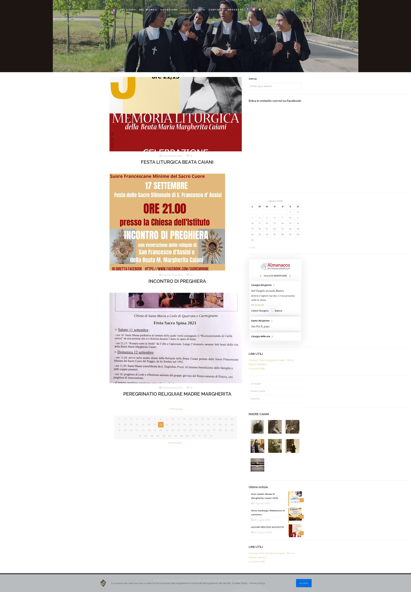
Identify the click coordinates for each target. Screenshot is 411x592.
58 (220, 430)
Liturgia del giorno (275, 298)
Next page (174, 442)
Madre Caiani (257, 391)
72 (205, 435)
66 (169, 435)
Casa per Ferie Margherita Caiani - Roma (271, 360)
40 (232, 424)
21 (119, 424)
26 (149, 424)
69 (187, 435)
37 (214, 424)
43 (131, 430)
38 (220, 424)
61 (140, 435)
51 (179, 430)
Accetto (303, 583)
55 (202, 430)
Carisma (254, 398)
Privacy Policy (257, 583)
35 (202, 424)
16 (208, 419)
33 (190, 424)
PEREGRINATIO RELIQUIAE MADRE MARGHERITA (177, 394)
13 (190, 419)
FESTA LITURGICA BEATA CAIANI (177, 162)
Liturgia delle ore (275, 336)
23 (131, 424)
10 (172, 419)
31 (179, 424)
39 (226, 424)
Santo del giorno (275, 323)
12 (185, 419)
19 (226, 419)
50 (172, 430)
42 (125, 430)
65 (164, 435)
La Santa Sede (257, 368)
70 (193, 435)
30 (172, 424)
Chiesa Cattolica (257, 364)
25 (143, 424)
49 (166, 430)
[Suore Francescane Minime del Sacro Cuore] (113, 11)
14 (196, 419)
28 (160, 424)
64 (158, 435)
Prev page (177, 408)
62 (146, 435)
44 (137, 430)
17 (214, 419)
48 (160, 430)
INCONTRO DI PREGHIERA (177, 281)
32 (184, 424)
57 (214, 430)
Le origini (255, 383)
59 (226, 430)
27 (155, 424)
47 (155, 430)
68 (181, 435)
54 (196, 430)
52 (184, 430)
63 (152, 435)
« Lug (252, 247)
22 (125, 424)
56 (208, 430)
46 (149, 430)
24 (137, 424)
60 (232, 430)
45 (143, 430)
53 (190, 430)
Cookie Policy (240, 583)
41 (119, 430)
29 (167, 424)
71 (199, 435)
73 (211, 435)
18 (220, 419)
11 (178, 419)
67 (175, 435)
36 (208, 424)
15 (202, 419)
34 (196, 424)
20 (232, 419)
